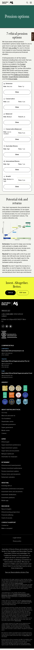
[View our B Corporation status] (9, 334)
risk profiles (13, 48)
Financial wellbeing (7, 515)
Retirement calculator (8, 477)
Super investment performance (11, 445)
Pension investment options (10, 471)
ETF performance (23, 595)
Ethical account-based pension (11, 465)
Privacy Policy (26, 635)
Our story (4, 412)
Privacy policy (17, 541)
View (17, 92)
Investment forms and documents (12, 491)
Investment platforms (8, 497)
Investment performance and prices (13, 488)
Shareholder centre (7, 421)
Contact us (5, 525)
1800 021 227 (6, 310)
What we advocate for (8, 415)
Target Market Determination (18, 77)
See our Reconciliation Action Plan (17, 572)
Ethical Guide (12, 79)
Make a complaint (7, 528)
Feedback (32, 36)
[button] (27, 2)
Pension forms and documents (11, 474)
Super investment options (9, 448)
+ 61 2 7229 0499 (7, 314)
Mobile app (5, 500)
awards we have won (26, 600)
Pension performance (12, 595)
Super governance (7, 427)
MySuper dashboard (8, 454)
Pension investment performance (12, 468)
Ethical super (5, 442)
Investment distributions (9, 494)
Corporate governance (9, 424)
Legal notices (17, 537)
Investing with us (7, 485)
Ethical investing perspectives (11, 512)
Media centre (6, 430)
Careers (4, 433)
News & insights (6, 509)
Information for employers (9, 456)
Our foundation (6, 418)
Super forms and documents (10, 451)
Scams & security (7, 518)
